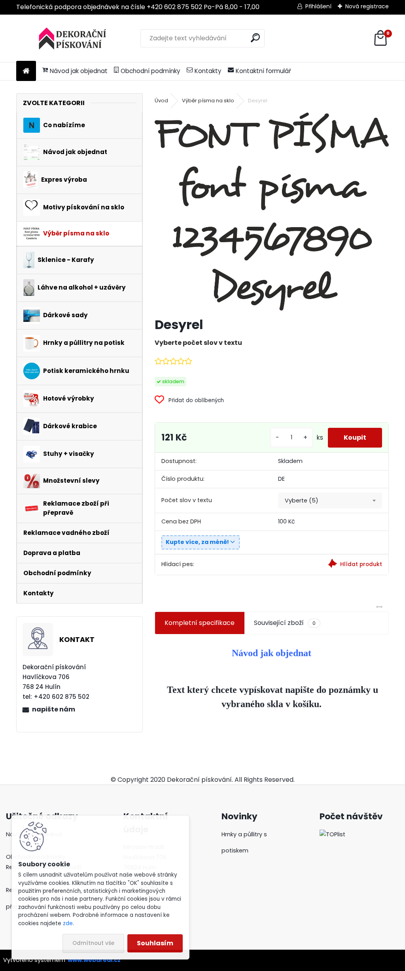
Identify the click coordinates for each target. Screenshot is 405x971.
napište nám (53, 709)
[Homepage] (26, 71)
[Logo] (70, 38)
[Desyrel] (272, 211)
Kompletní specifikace (200, 622)
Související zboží (285, 622)
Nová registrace (367, 6)
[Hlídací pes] (330, 564)
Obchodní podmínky (150, 71)
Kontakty (208, 71)
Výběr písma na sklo (208, 100)
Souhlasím (155, 943)
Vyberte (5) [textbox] (301, 500)
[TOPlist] (332, 834)
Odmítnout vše (93, 943)
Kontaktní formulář (263, 71)
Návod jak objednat (79, 71)
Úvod (161, 100)
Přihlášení (318, 6)
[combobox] (330, 500)
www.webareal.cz (94, 960)
